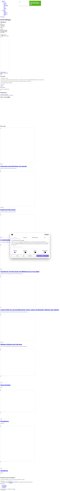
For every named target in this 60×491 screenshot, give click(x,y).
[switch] (25, 252)
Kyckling (5, 3)
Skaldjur (5, 8)
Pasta (4, 4)
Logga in (1, 95)
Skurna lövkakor (5, 385)
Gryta (4, 7)
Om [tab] (44, 237)
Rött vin (5, 11)
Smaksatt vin (5, 14)
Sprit (4, 15)
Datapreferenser (4, 486)
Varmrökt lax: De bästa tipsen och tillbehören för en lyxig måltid (19, 271)
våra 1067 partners (16, 241)
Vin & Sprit (3, 10)
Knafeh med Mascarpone (8, 209)
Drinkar (5, 2)
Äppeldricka (4, 470)
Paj (4, 6)
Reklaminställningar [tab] (35, 237)
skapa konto (6, 95)
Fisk (4, 9)
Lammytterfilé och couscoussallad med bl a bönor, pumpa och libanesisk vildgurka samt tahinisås (29, 310)
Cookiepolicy (4, 487)
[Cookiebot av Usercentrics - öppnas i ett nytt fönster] (45, 234)
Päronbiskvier (4, 421)
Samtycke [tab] (15, 237)
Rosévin (5, 13)
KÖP (1, 74)
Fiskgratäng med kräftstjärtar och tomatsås (13, 166)
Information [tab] (25, 237)
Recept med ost (6, 5)
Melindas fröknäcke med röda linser (11, 344)
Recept (3, 1)
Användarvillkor (4, 485)
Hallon (1, 85)
